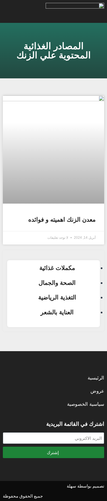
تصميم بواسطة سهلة (85, 486)
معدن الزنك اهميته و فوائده (62, 219)
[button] (32, 11)
